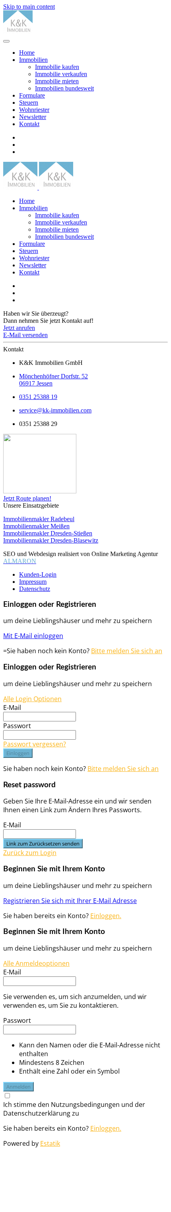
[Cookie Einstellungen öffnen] (62, 1205)
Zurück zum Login (29, 852)
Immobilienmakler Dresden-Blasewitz (50, 540)
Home (27, 52)
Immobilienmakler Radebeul (38, 519)
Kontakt (29, 124)
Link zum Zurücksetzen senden (43, 843)
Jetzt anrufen (19, 327)
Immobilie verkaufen (61, 74)
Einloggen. (105, 915)
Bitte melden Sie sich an (126, 650)
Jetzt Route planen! (27, 498)
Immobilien (33, 59)
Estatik (50, 1143)
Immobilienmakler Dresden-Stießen (47, 533)
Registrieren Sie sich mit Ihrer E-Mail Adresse (70, 900)
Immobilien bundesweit (64, 88)
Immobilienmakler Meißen (36, 526)
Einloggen (17, 753)
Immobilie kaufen (57, 66)
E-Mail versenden (25, 335)
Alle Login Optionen (32, 698)
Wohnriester (34, 109)
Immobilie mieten (57, 81)
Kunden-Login (37, 574)
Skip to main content (29, 6)
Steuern (28, 102)
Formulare (32, 95)
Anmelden (18, 1086)
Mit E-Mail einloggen (33, 635)
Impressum (33, 581)
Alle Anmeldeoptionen (36, 963)
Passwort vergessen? (34, 744)
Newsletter (32, 116)
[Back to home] (18, 32)
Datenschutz (34, 588)
